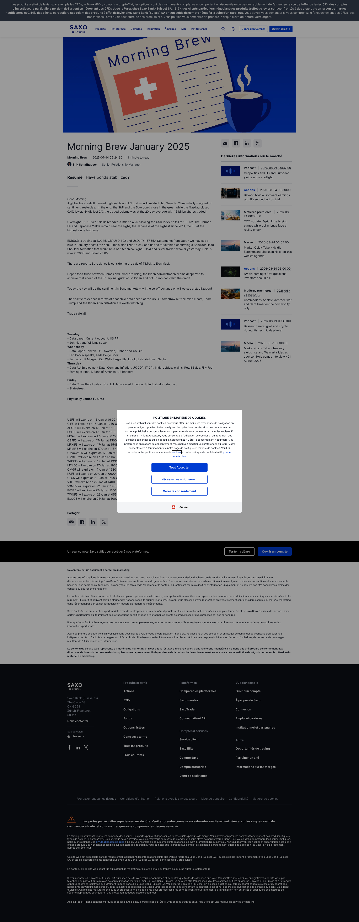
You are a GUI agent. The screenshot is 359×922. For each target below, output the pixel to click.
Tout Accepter (179, 467)
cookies (176, 452)
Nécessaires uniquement (179, 479)
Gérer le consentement (179, 491)
